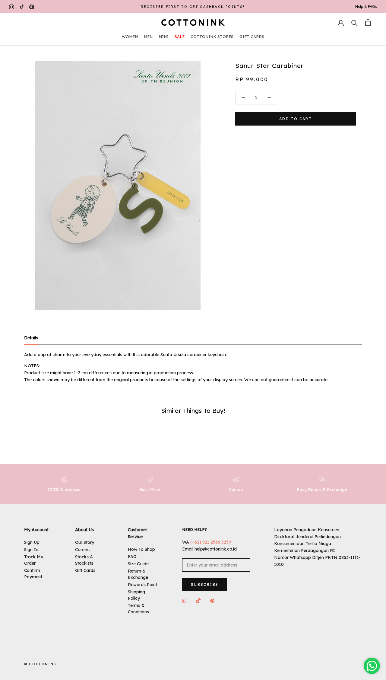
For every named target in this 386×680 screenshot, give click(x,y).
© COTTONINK (40, 664)
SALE (180, 36)
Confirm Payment (33, 573)
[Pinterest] (31, 6)
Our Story (84, 542)
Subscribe (205, 584)
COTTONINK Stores (212, 36)
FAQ (132, 556)
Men (148, 36)
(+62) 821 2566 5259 (210, 542)
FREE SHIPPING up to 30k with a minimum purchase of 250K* (193, 7)
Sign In (31, 549)
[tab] (31, 338)
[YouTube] (22, 6)
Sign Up (32, 542)
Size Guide (138, 564)
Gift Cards (251, 36)
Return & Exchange (138, 574)
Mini (164, 36)
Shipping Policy (136, 595)
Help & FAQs (366, 6)
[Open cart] (368, 22)
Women (130, 36)
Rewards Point (142, 584)
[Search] (354, 22)
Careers (82, 549)
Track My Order (33, 560)
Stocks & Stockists (84, 560)
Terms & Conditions (138, 609)
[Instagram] (11, 6)
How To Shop (141, 549)
